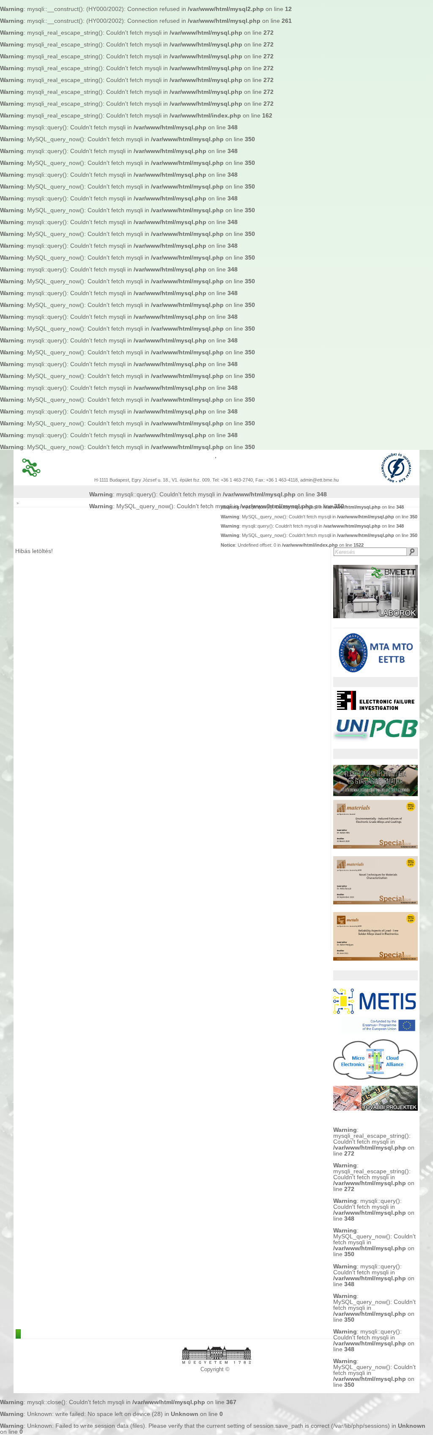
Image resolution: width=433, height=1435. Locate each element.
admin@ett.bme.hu (319, 480)
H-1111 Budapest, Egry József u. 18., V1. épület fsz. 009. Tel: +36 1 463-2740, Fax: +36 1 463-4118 (196, 480)
